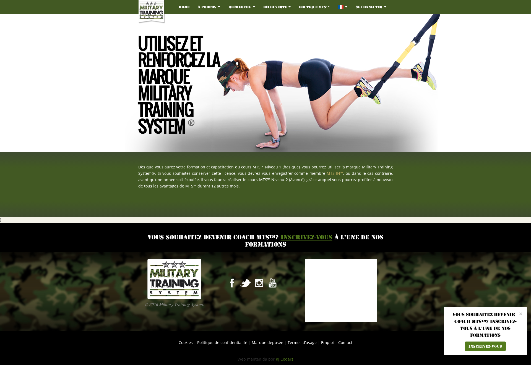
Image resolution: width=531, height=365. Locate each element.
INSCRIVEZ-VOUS (485, 346)
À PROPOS (207, 7)
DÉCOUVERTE (275, 7)
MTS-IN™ (335, 173)
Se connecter (370, 7)
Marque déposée (267, 342)
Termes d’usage (302, 342)
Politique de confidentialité (222, 342)
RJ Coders (284, 359)
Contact (345, 342)
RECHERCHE (240, 7)
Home (184, 7)
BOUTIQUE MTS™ (314, 7)
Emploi (327, 342)
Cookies (186, 342)
